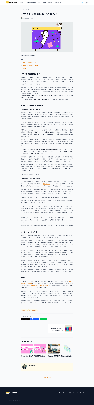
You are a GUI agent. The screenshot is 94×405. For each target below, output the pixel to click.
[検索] (86, 2)
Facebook (35, 319)
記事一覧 (22, 2)
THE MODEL (46, 184)
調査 (39, 2)
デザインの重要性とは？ (29, 63)
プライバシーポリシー (82, 392)
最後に (24, 68)
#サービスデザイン (33, 310)
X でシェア (26, 319)
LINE (44, 319)
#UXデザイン (24, 310)
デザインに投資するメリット (30, 65)
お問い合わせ (58, 2)
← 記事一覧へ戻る (47, 377)
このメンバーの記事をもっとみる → (64, 368)
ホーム (22, 9)
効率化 (44, 2)
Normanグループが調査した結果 (39, 285)
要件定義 (50, 2)
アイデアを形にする (31, 2)
